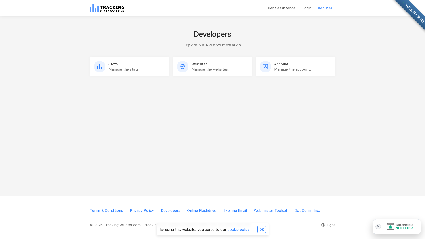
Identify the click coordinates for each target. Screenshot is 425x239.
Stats (113, 64)
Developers (170, 210)
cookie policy (238, 229)
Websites (199, 64)
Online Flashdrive (201, 210)
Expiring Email (235, 210)
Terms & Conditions (106, 210)
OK (261, 229)
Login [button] (306, 8)
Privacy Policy (142, 210)
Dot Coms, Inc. (307, 210)
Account (281, 64)
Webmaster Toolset (270, 210)
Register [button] (325, 8)
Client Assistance (280, 8)
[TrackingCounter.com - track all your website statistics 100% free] (107, 8)
